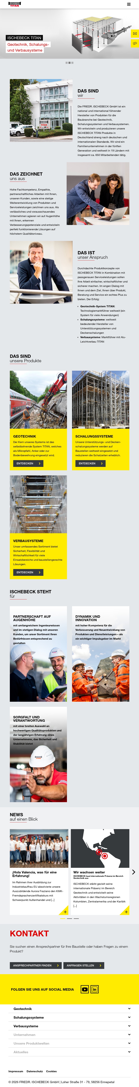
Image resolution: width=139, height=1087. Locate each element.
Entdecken (25, 463)
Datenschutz (35, 1071)
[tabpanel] (39, 872)
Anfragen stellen (80, 965)
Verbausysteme (26, 1026)
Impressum (15, 1071)
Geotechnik (23, 1008)
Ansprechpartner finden (32, 965)
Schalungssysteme (29, 1017)
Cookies (51, 1071)
